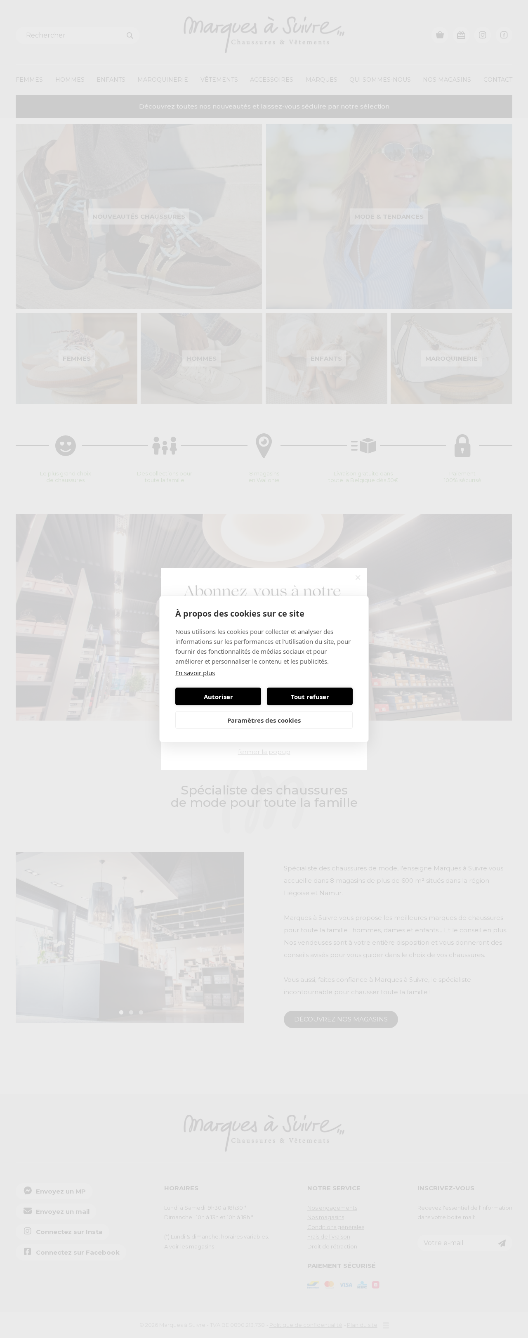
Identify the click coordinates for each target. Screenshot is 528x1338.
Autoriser (218, 697)
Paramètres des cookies (264, 720)
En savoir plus (195, 673)
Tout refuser (310, 697)
